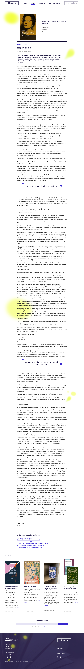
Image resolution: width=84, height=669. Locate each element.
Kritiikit (33, 3)
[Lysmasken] (71, 4)
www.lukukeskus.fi (9, 652)
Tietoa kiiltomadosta (54, 3)
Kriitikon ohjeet (61, 653)
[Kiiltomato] (12, 4)
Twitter (20, 525)
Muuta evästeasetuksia (28, 661)
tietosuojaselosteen (48, 626)
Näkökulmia (42, 3)
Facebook (18, 525)
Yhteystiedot (8, 654)
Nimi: (39, 622)
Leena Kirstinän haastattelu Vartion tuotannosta (30, 541)
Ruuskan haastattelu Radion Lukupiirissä (28, 540)
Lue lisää (46, 605)
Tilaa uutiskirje (63, 624)
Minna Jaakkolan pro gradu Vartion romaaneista (30, 545)
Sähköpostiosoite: (20, 622)
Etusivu (26, 3)
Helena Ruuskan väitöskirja (24, 538)
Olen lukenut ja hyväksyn (42, 626)
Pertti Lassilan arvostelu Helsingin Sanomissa (29, 547)
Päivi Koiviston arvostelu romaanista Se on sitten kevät (32, 543)
